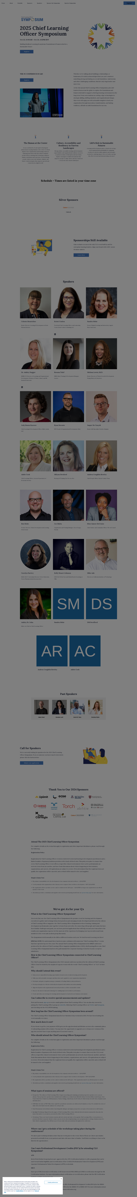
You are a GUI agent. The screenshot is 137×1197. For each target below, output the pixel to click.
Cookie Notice (19, 1190)
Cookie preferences (53, 1182)
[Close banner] (61, 1178)
